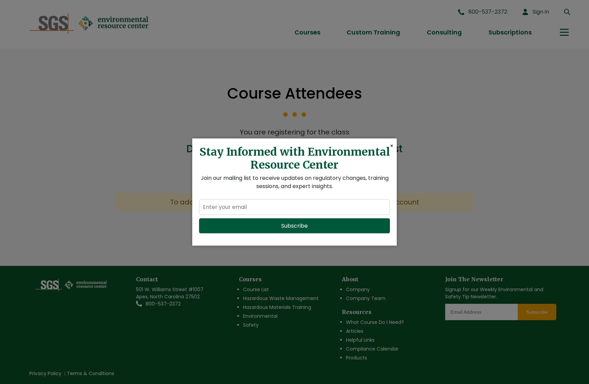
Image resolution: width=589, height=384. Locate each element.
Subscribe (294, 226)
